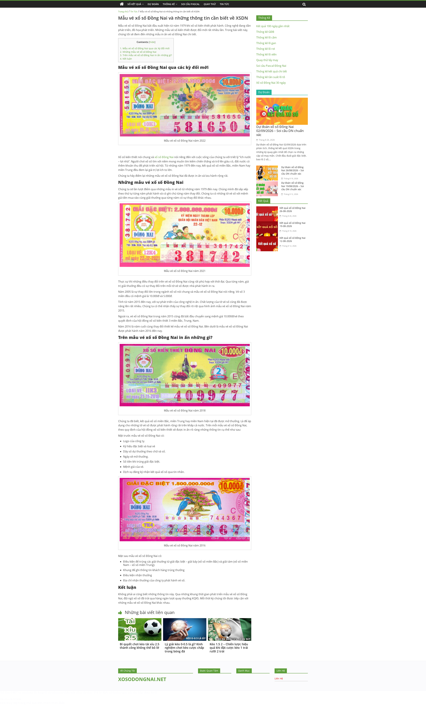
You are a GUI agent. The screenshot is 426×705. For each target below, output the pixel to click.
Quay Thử (210, 4)
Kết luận (126, 58)
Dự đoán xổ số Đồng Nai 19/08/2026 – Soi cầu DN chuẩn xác (292, 186)
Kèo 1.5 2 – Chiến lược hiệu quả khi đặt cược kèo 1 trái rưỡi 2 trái (229, 647)
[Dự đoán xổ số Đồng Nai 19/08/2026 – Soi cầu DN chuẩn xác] (268, 183)
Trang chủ (123, 11)
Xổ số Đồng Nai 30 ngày (271, 83)
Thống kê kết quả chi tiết (271, 71)
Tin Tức (224, 4)
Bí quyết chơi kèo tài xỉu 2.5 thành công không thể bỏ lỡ (139, 646)
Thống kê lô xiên (266, 54)
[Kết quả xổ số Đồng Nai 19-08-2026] (268, 223)
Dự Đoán (153, 4)
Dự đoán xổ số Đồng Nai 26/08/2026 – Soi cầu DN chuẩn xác (292, 170)
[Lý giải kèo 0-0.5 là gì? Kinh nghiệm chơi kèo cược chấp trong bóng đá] (184, 620)
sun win (37, 703)
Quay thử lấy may (267, 60)
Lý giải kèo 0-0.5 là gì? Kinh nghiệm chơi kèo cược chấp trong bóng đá (184, 647)
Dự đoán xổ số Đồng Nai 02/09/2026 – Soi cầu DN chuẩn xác (280, 130)
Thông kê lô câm (266, 37)
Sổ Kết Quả (134, 4)
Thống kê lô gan (266, 43)
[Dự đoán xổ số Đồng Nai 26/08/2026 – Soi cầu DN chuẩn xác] (268, 167)
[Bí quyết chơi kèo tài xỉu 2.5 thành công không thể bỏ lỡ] (139, 620)
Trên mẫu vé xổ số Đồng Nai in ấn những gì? (146, 55)
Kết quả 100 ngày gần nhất (273, 26)
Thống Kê (169, 4)
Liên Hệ (279, 678)
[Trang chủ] (121, 4)
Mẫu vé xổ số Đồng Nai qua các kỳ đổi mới (145, 48)
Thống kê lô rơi (265, 49)
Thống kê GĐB (265, 32)
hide (152, 42)
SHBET (14, 692)
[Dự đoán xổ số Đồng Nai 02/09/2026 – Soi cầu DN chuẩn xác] (282, 99)
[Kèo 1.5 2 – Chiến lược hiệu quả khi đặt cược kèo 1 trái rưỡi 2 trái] (229, 620)
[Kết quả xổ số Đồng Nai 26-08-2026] (268, 208)
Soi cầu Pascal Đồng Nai (271, 66)
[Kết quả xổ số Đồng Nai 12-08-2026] (268, 238)
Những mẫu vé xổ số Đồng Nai (138, 51)
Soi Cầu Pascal (190, 4)
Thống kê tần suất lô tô (270, 77)
